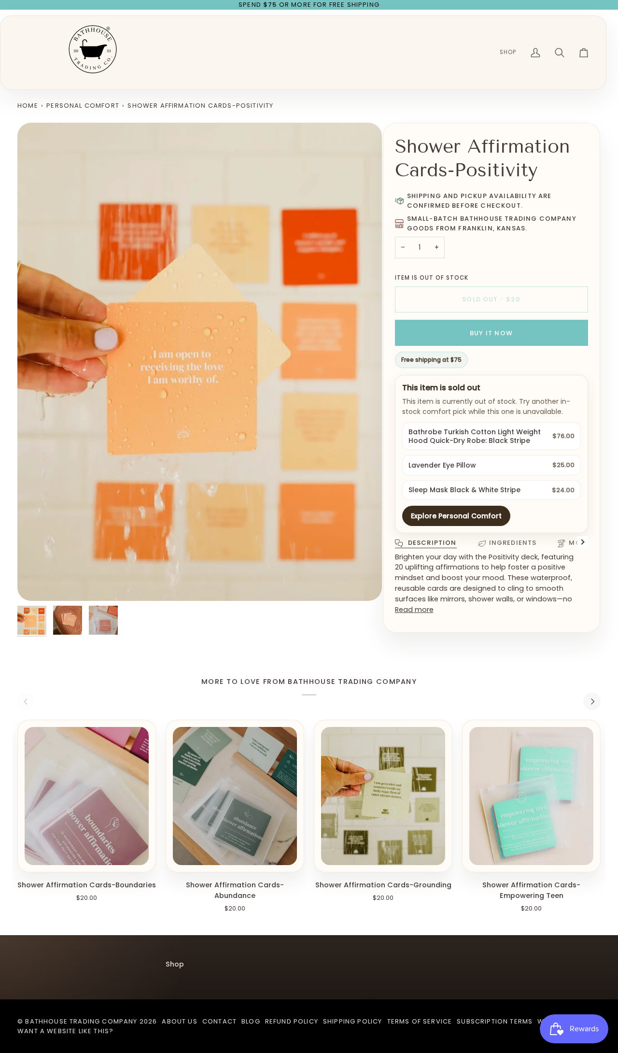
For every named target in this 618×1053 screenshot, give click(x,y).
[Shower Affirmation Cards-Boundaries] (87, 796)
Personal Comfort (82, 105)
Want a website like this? (65, 1031)
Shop (175, 964)
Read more (414, 609)
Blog (250, 1021)
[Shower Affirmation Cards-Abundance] (235, 796)
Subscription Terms (495, 1021)
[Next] (592, 701)
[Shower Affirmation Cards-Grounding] (383, 796)
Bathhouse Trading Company (81, 1021)
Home (27, 105)
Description (431, 542)
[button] (507, 52)
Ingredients (513, 542)
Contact (219, 1021)
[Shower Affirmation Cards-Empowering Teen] (531, 796)
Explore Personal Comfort (456, 516)
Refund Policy (291, 1021)
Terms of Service (419, 1021)
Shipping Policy (352, 1021)
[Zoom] (199, 362)
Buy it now (491, 333)
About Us (179, 1021)
